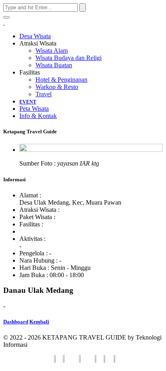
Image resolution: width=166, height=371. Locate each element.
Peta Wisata (34, 108)
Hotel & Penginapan (61, 79)
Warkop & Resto (56, 86)
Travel (43, 94)
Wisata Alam (51, 50)
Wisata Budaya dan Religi (68, 57)
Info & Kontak (38, 115)
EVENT (27, 102)
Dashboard (15, 322)
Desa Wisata (35, 36)
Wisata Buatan (53, 65)
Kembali (39, 322)
